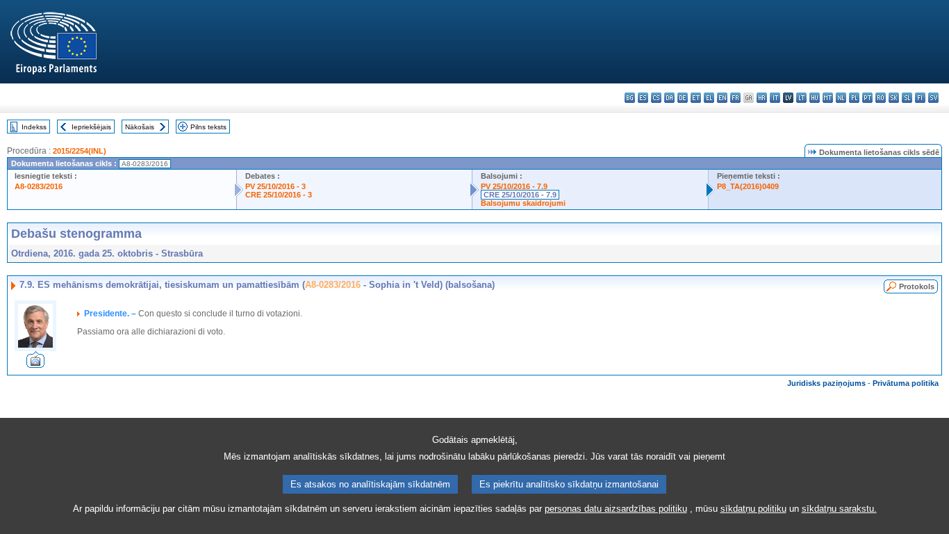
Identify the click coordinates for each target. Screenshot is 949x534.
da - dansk (669, 97)
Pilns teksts (208, 127)
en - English (722, 97)
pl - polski (854, 97)
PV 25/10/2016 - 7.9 (514, 186)
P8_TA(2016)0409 (748, 186)
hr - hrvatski (762, 97)
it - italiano (775, 97)
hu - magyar (814, 97)
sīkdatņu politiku (753, 508)
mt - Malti (828, 97)
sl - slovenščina (907, 97)
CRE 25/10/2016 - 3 (278, 195)
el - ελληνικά (709, 97)
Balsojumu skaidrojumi (523, 203)
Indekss (34, 127)
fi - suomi (920, 97)
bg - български (630, 97)
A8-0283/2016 (39, 186)
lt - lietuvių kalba (801, 97)
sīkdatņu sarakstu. (839, 508)
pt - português (867, 97)
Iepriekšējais (91, 127)
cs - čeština (656, 97)
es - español (643, 97)
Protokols (916, 286)
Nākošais (139, 127)
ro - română (880, 97)
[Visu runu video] (35, 364)
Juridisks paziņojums (826, 383)
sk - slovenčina (894, 97)
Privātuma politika (906, 383)
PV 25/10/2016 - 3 (275, 186)
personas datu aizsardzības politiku (616, 508)
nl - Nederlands (841, 97)
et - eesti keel (696, 97)
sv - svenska (933, 97)
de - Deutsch (682, 97)
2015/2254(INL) (79, 151)
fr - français (735, 97)
